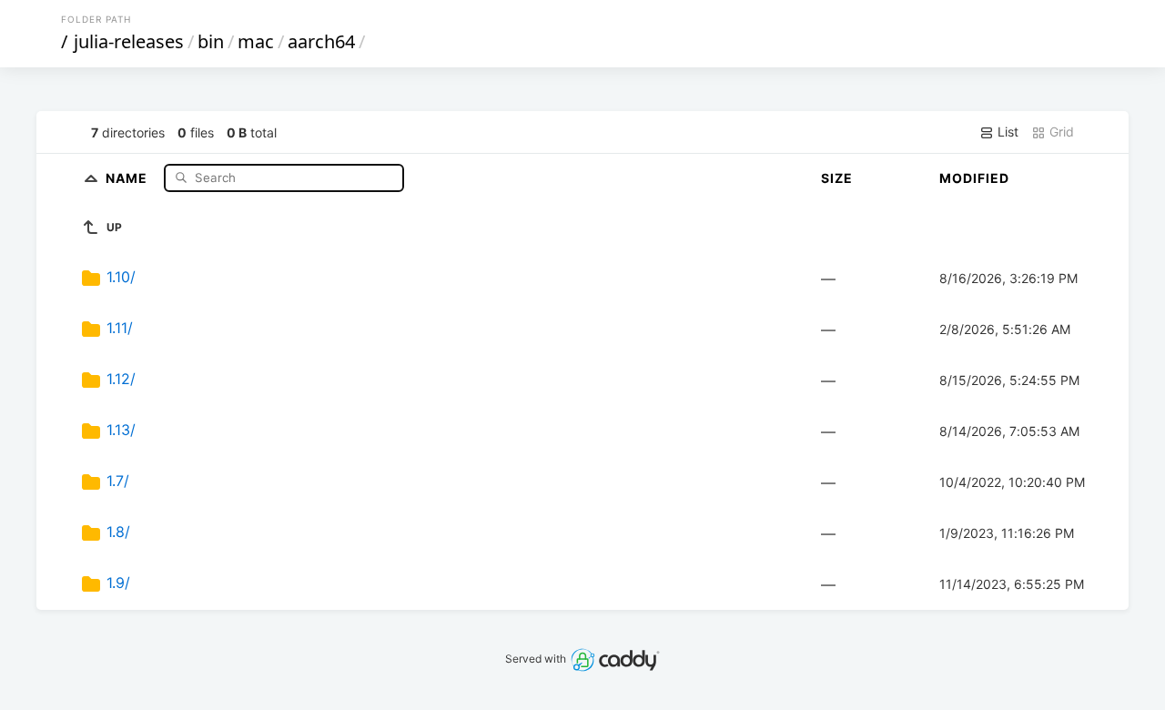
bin (211, 41)
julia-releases (129, 41)
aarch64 (321, 41)
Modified (974, 178)
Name (128, 177)
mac (256, 41)
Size (837, 178)
